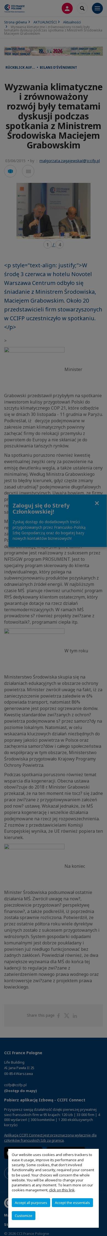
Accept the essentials (72, 1202)
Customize (23, 1215)
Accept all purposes (31, 1202)
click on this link (62, 1189)
